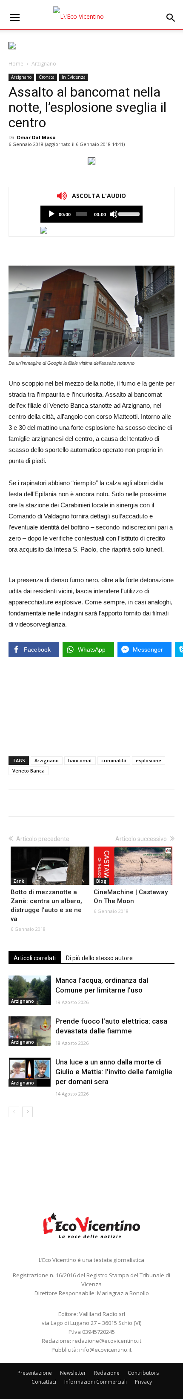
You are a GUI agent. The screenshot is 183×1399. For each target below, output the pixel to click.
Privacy (143, 1381)
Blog (101, 881)
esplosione (148, 760)
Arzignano (43, 63)
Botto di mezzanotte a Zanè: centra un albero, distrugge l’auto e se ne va (46, 905)
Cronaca (46, 77)
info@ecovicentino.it (105, 1349)
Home (16, 63)
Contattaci (43, 1381)
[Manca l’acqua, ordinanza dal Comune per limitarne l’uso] (30, 990)
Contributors (143, 1372)
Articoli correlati (35, 958)
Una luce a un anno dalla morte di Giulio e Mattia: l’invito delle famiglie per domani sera (113, 1072)
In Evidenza (74, 77)
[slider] (128, 213)
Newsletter (73, 1372)
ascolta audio (51, 214)
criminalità (113, 760)
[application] (91, 214)
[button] (171, 17)
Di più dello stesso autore (99, 958)
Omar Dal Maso (36, 137)
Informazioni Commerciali (95, 1381)
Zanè (18, 881)
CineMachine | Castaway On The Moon (131, 896)
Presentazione (34, 1372)
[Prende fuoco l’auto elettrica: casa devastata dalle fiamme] (30, 1031)
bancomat (80, 760)
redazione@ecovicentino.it (106, 1341)
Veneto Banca (28, 770)
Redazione (107, 1372)
